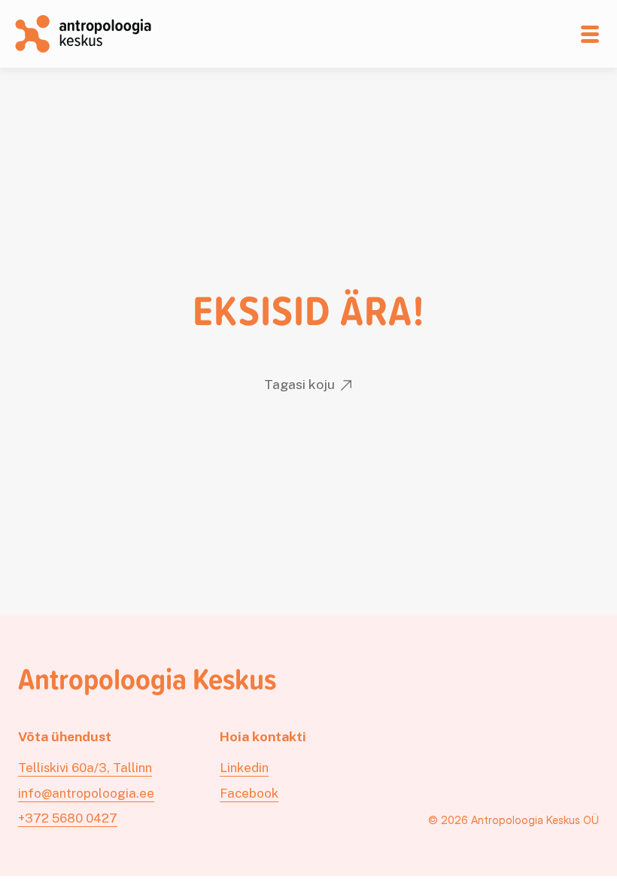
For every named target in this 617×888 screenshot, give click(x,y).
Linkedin (244, 767)
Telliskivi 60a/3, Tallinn (85, 767)
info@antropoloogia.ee (86, 793)
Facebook (249, 793)
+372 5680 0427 (67, 818)
